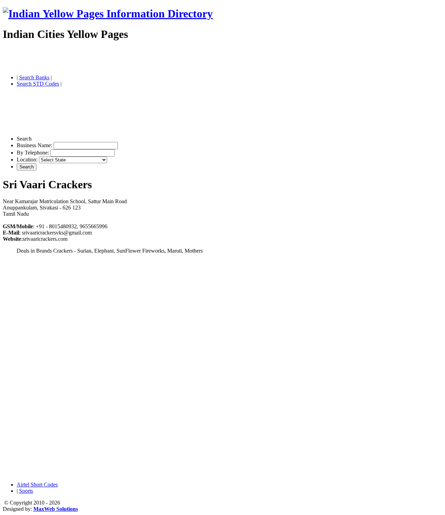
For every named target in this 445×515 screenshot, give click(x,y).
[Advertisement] (84, 58)
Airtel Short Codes (37, 485)
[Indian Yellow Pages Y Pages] (108, 13)
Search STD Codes (38, 84)
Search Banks (34, 77)
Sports (26, 491)
